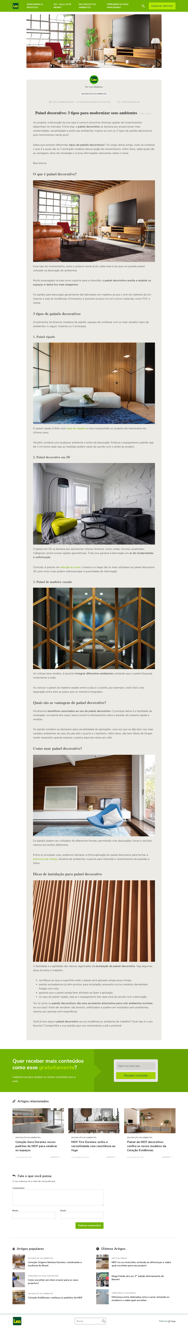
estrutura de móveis (45, 859)
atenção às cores (70, 567)
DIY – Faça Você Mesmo (62, 6)
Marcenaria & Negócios (35, 6)
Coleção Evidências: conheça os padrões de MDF (55, 1297)
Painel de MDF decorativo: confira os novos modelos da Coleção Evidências (146, 1146)
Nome (15, 1210)
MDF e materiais (119, 1258)
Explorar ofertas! (162, 6)
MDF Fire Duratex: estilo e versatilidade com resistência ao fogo (93, 1146)
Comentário (18, 1188)
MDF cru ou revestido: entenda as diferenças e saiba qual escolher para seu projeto (141, 1264)
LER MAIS (55, 1157)
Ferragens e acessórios (124, 1293)
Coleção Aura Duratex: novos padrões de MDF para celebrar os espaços (36, 1146)
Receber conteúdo (136, 1075)
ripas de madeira (76, 428)
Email (63, 1210)
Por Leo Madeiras (94, 87)
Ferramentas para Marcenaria (118, 6)
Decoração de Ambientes (87, 6)
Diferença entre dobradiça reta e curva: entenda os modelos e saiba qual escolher (140, 1298)
